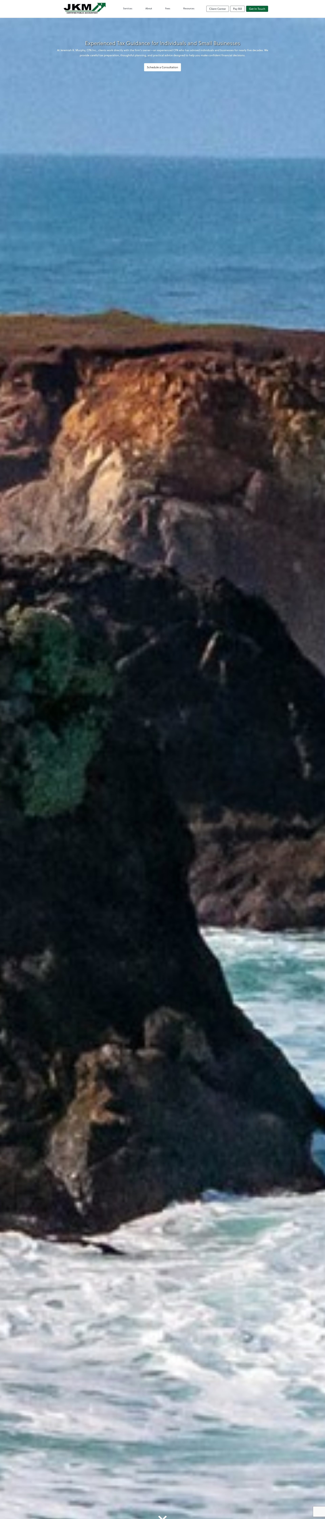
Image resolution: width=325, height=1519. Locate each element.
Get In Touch (257, 9)
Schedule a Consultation (162, 67)
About (148, 8)
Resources (188, 8)
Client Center (217, 9)
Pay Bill (237, 9)
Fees (167, 8)
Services (127, 8)
